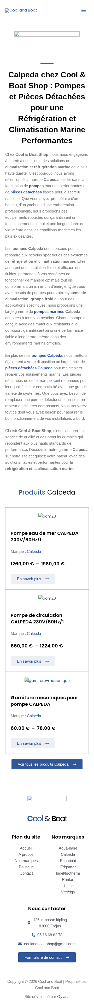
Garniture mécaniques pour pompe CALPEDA (44, 700)
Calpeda (34, 551)
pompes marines (49, 311)
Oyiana (63, 997)
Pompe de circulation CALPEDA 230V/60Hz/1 (37, 618)
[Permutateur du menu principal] (83, 10)
